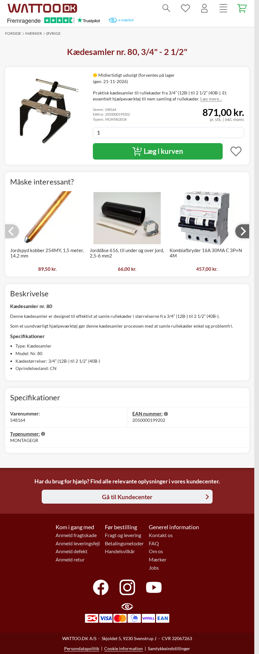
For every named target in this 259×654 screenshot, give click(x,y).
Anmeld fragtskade (76, 535)
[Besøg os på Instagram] (127, 587)
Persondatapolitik (81, 648)
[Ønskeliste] (185, 8)
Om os (156, 551)
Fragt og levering (123, 535)
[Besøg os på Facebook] (100, 587)
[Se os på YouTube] (154, 587)
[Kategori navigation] (223, 8)
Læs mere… (211, 98)
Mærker (33, 33)
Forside (13, 33)
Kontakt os (161, 535)
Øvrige (53, 33)
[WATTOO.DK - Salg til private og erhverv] (42, 8)
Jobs (154, 568)
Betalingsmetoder (124, 543)
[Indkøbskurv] (242, 8)
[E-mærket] (121, 20)
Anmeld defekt (71, 551)
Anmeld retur (70, 559)
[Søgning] (166, 8)
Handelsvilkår (120, 551)
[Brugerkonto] (204, 8)
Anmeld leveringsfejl (78, 543)
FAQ (154, 543)
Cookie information (123, 648)
